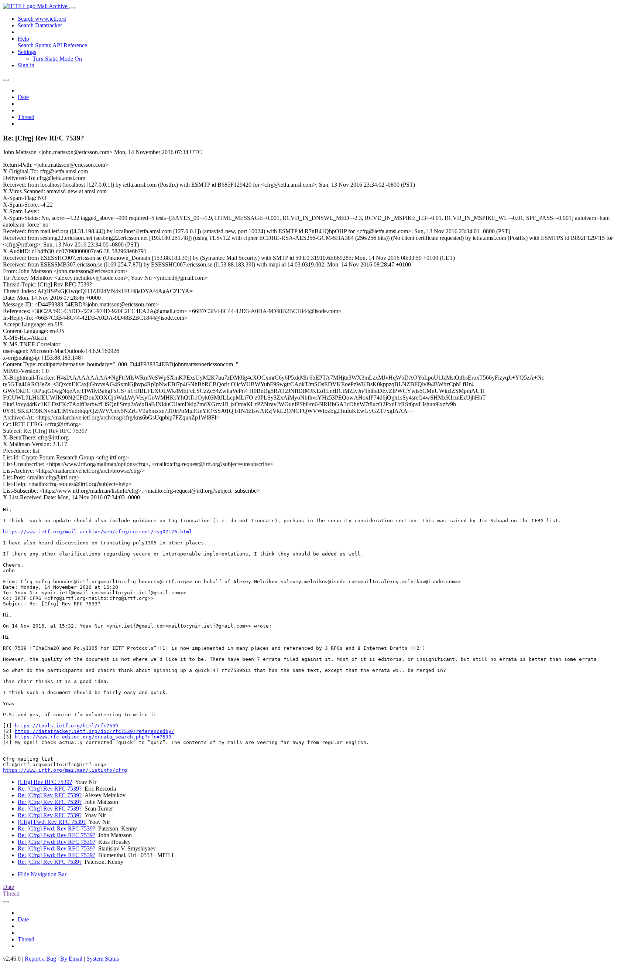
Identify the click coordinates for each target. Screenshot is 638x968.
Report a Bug (40, 958)
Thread (26, 117)
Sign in (26, 65)
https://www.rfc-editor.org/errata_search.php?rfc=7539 (93, 737)
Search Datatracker (40, 25)
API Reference (69, 45)
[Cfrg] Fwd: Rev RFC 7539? (52, 822)
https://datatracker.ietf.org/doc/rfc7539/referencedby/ (94, 731)
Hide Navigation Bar (42, 874)
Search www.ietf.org (42, 19)
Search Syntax (34, 45)
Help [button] (23, 38)
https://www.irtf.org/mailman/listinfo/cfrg (65, 770)
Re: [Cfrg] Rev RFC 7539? (50, 788)
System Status (102, 958)
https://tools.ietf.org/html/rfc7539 (66, 725)
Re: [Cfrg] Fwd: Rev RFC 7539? (56, 828)
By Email (71, 958)
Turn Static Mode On (57, 58)
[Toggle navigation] (72, 8)
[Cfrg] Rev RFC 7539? (45, 782)
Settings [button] (27, 52)
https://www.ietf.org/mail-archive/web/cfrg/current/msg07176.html (97, 531)
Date (23, 97)
